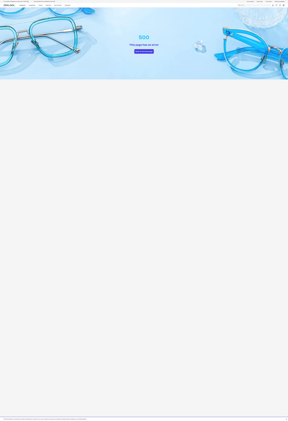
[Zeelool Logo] (9, 5)
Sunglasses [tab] (32, 5)
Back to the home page (144, 51)
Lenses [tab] (40, 5)
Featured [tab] (48, 5)
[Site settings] (283, 5)
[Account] (273, 5)
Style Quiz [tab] (67, 5)
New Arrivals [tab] (57, 5)
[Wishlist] (276, 5)
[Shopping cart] (279, 5)
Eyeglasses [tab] (22, 5)
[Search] (239, 5)
